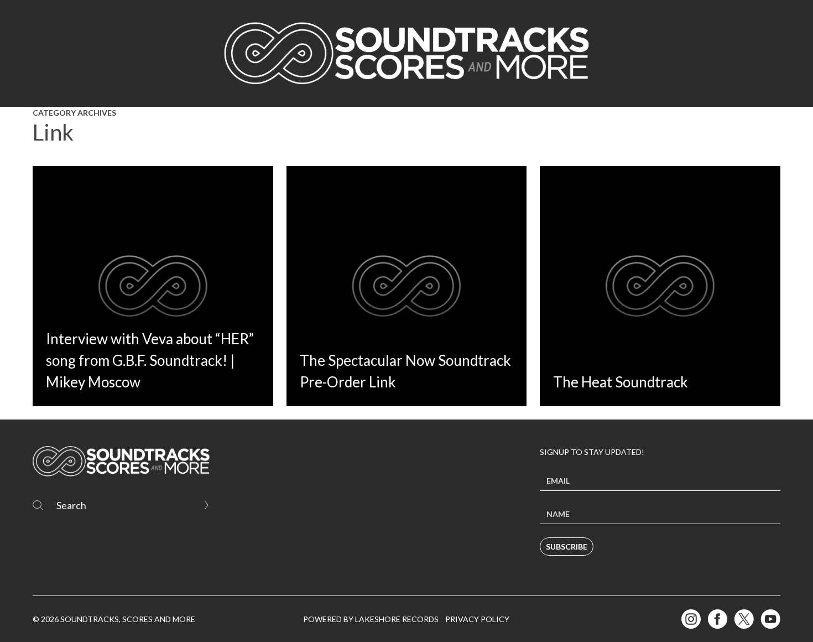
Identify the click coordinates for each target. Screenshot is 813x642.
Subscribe (566, 546)
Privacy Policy (477, 619)
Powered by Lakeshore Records (371, 619)
